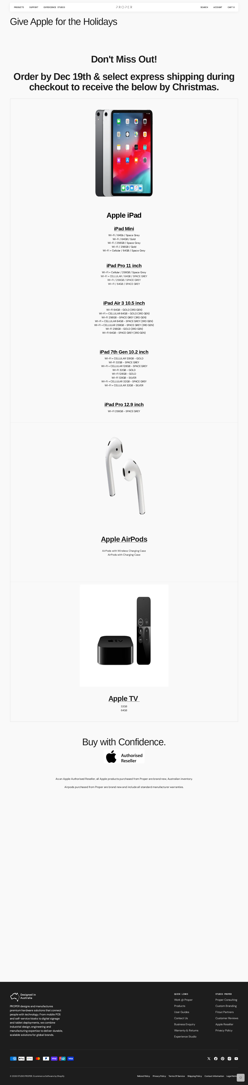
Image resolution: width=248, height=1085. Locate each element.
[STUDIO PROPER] (124, 7)
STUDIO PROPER (24, 1076)
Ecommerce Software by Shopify (48, 1076)
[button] (204, 7)
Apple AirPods (124, 539)
